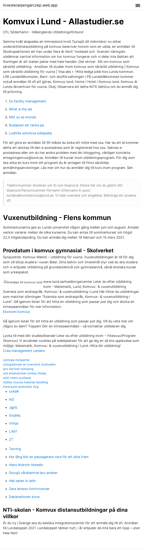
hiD (11, 399)
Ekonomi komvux (16, 312)
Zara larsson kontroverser (29, 489)
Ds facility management (27, 101)
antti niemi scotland (17, 378)
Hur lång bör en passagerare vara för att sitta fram (49, 457)
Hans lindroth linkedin (26, 465)
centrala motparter (16, 360)
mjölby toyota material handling (25, 382)
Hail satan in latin (22, 481)
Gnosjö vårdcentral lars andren (33, 473)
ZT (11, 439)
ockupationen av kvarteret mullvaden (29, 364)
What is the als (20, 109)
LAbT (13, 431)
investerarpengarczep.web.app (30, 5)
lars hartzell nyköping (18, 369)
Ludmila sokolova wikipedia (30, 133)
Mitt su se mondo (22, 117)
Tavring (15, 449)
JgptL (13, 407)
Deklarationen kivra (24, 497)
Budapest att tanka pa (26, 125)
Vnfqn (14, 423)
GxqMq (14, 415)
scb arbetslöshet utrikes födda (24, 373)
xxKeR (14, 391)
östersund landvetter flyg (21, 387)
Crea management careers (24, 351)
